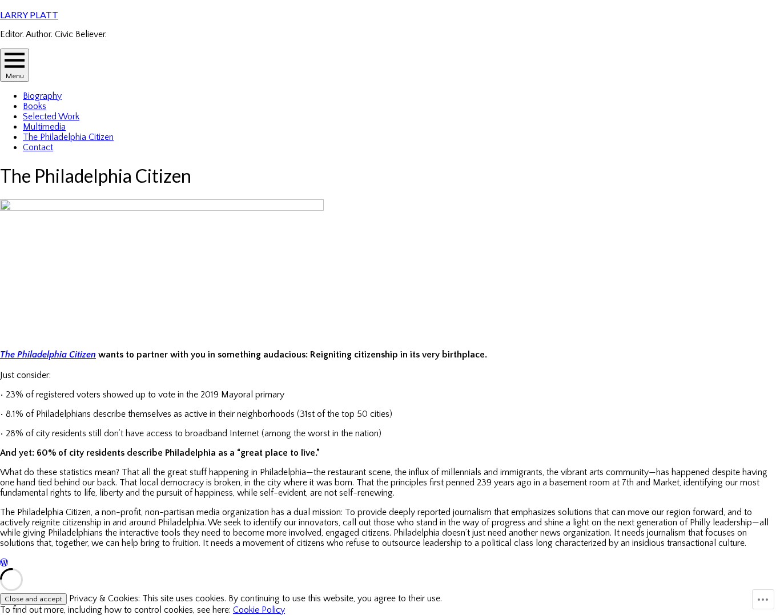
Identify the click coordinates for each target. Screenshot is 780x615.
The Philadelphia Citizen (68, 137)
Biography (42, 96)
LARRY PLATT (29, 14)
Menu (15, 76)
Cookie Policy (259, 610)
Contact (38, 147)
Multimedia (44, 127)
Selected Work (51, 116)
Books (34, 106)
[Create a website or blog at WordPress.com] (4, 563)
